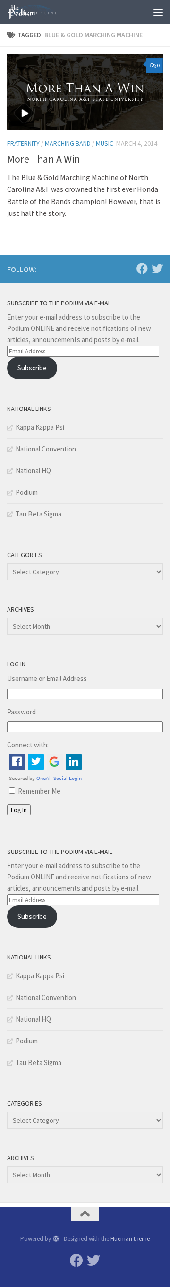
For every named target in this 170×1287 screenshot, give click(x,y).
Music (104, 143)
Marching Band (68, 143)
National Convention (46, 448)
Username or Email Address (47, 678)
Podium (27, 492)
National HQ (33, 470)
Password (21, 711)
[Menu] (158, 12)
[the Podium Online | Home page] (41, 12)
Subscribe (32, 367)
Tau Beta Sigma (38, 513)
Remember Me (39, 791)
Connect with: (28, 744)
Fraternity (23, 143)
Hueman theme (130, 1239)
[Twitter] (157, 268)
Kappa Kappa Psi (40, 427)
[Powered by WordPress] (55, 1239)
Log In (19, 810)
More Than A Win (43, 158)
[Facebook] (142, 268)
